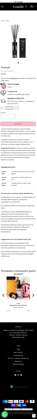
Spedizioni (18, 361)
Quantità (3, 112)
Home (2, 20)
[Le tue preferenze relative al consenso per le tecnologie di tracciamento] (34, 416)
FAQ (18, 349)
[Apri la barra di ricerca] (26, 6)
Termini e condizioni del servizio (18, 358)
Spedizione (14, 78)
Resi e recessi (18, 352)
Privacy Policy (8, 409)
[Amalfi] (18, 288)
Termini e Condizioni (27, 409)
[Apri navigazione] (2, 6)
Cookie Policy (17, 409)
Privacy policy (18, 355)
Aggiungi (18, 124)
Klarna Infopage (18, 364)
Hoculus (33, 413)
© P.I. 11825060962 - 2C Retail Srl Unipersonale (13, 413)
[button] (18, 41)
